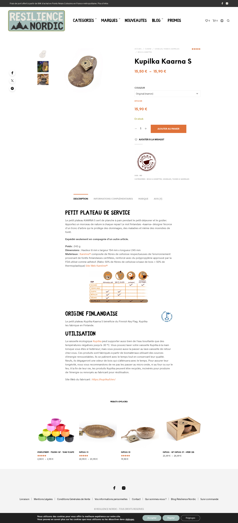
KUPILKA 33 (125, 452)
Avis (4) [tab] (158, 199)
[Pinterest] (12, 88)
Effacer (138, 101)
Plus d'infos (103, 3)
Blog (156, 20)
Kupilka (97, 341)
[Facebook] (12, 73)
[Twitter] (12, 80)
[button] (207, 20)
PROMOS (174, 20)
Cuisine (148, 49)
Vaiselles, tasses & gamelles (167, 49)
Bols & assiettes (145, 52)
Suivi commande (209, 499)
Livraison (24, 499)
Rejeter (171, 517)
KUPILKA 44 (83, 452)
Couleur (140, 88)
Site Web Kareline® (97, 265)
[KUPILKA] (147, 162)
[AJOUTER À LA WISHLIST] (56, 442)
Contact (136, 499)
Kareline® (85, 253)
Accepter (151, 517)
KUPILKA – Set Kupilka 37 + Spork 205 (178, 452)
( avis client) (196, 50)
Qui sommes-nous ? (155, 499)
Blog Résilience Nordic (183, 499)
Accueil (138, 49)
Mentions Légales (43, 499)
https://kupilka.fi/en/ (104, 379)
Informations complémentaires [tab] (113, 199)
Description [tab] (81, 199)
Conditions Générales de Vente (73, 499)
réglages (129, 519)
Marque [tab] (143, 199)
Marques (109, 20)
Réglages (190, 517)
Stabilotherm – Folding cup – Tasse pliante (55, 452)
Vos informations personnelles (111, 499)
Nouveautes (136, 20)
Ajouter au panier (168, 129)
